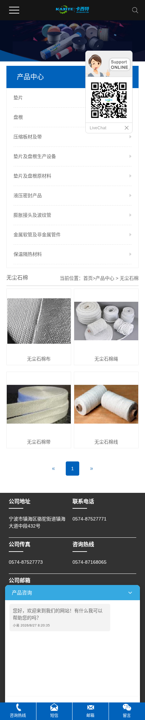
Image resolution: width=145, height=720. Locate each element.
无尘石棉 (129, 278)
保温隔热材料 (27, 254)
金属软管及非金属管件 (37, 234)
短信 (54, 715)
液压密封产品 (27, 195)
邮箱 (90, 715)
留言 (127, 715)
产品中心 (104, 278)
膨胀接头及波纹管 (32, 215)
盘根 (18, 117)
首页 (88, 278)
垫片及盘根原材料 (32, 176)
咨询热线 (18, 715)
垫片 (18, 97)
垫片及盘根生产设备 (34, 156)
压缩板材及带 (27, 136)
